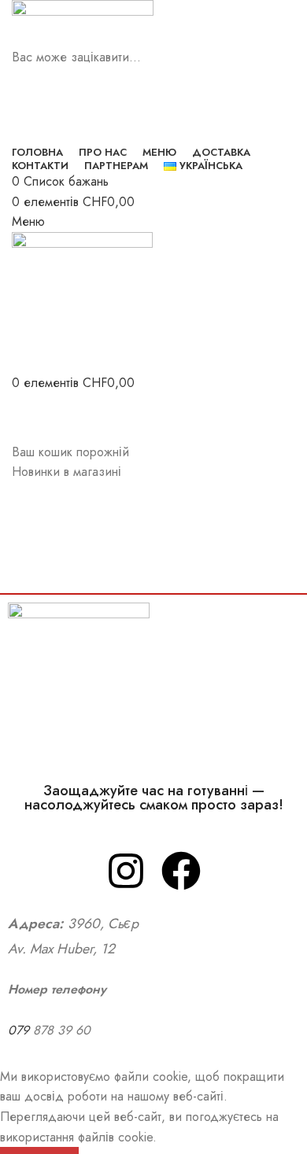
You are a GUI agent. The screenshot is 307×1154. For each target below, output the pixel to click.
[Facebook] (181, 870)
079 (20, 1030)
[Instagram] (126, 870)
